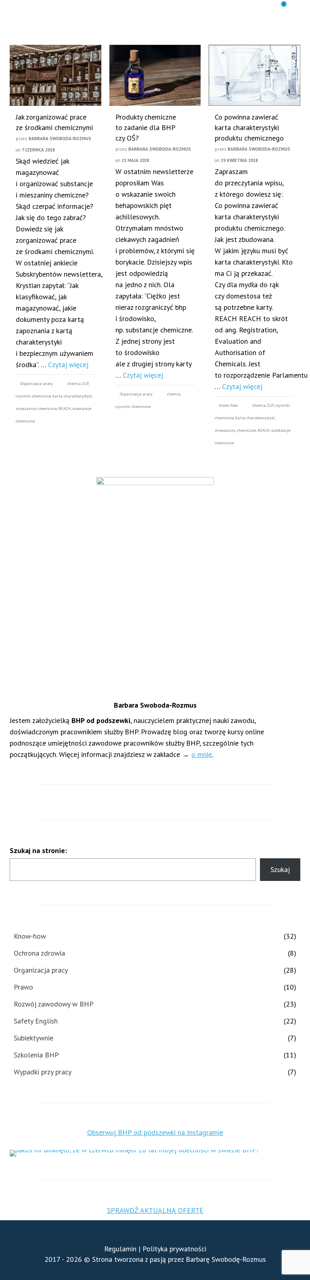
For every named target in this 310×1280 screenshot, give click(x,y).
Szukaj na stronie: (38, 850)
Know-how (228, 405)
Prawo (23, 987)
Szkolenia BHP (36, 1054)
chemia (74, 383)
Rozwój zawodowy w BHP (54, 1004)
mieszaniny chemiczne (36, 408)
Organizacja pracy (36, 383)
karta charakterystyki (72, 396)
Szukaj (280, 869)
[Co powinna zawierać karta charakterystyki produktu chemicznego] (254, 75)
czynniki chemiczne (33, 396)
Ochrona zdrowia (39, 953)
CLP (85, 383)
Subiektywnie (33, 1037)
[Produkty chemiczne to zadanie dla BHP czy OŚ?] (155, 75)
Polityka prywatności (174, 1248)
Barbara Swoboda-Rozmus (60, 138)
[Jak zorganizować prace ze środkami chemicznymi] (55, 75)
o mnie (201, 754)
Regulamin (120, 1248)
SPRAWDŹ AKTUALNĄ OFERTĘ (155, 1210)
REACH (65, 408)
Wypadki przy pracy (42, 1071)
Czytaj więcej (68, 364)
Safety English (36, 1021)
